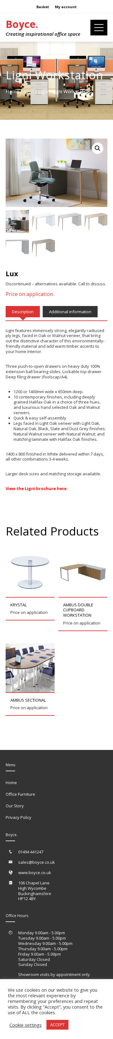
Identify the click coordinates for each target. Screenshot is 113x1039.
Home (12, 91)
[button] (97, 148)
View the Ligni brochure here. (37, 488)
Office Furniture (20, 794)
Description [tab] (23, 311)
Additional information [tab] (70, 311)
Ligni (43, 91)
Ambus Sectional (28, 700)
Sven (29, 91)
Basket (42, 6)
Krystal (18, 605)
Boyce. (22, 24)
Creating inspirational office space (43, 34)
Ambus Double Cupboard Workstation (78, 610)
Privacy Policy (18, 817)
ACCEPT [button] (57, 1024)
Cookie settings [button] (25, 1025)
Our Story (15, 806)
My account (66, 6)
